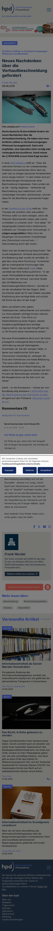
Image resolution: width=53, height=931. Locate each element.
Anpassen (9, 470)
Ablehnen (30, 470)
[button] (49, 11)
